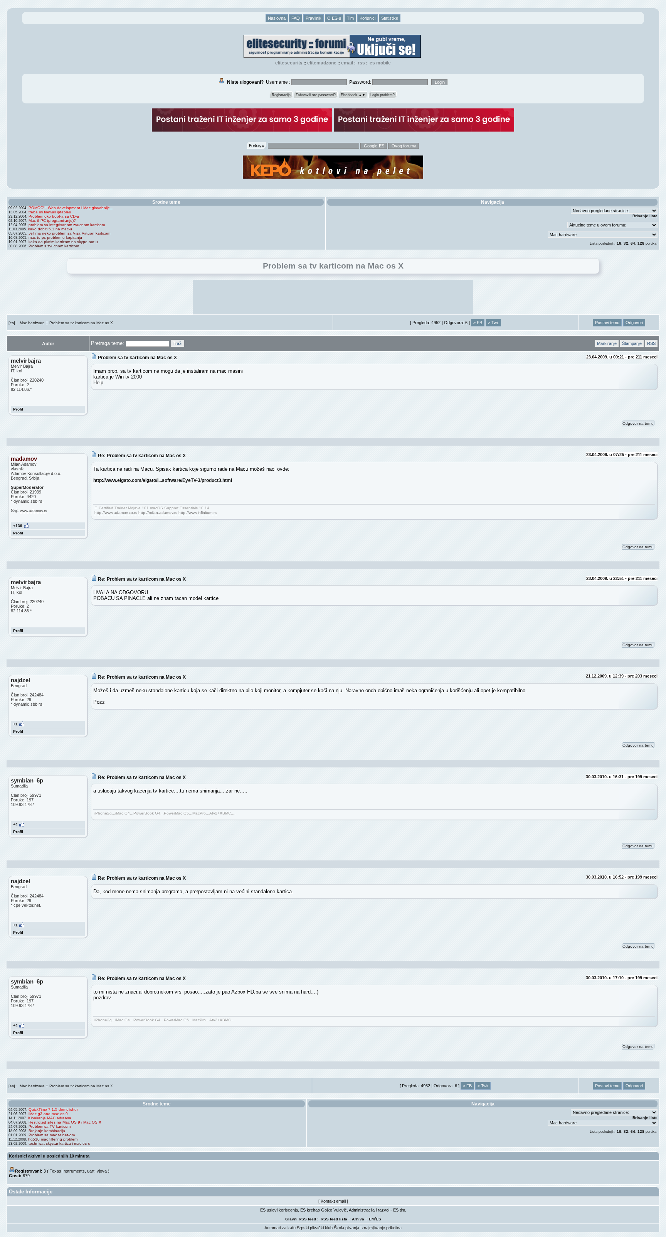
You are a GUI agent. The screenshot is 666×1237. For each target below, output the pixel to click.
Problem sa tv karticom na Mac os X (81, 323)
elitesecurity (289, 63)
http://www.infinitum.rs (197, 512)
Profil (18, 409)
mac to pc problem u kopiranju (55, 237)
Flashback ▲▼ (353, 95)
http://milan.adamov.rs (157, 512)
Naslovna (277, 18)
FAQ (295, 18)
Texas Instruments (67, 1171)
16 (619, 243)
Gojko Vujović (334, 1210)
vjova (102, 1171)
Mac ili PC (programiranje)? (52, 220)
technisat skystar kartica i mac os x (59, 1143)
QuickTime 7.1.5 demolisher (53, 1109)
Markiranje (607, 343)
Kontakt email (333, 1201)
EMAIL (347, 63)
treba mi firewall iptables (50, 212)
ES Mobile (380, 63)
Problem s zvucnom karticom (54, 246)
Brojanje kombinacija (47, 1131)
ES (378, 1219)
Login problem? (382, 95)
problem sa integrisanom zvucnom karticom (67, 225)
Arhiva (358, 1219)
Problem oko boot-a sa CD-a (54, 216)
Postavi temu (607, 322)
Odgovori (634, 322)
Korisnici (367, 18)
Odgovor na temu (638, 423)
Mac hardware (32, 323)
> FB (477, 322)
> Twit (493, 322)
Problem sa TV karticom (50, 1126)
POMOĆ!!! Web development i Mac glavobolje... (71, 208)
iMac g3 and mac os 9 (48, 1114)
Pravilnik (313, 18)
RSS (361, 63)
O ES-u (334, 18)
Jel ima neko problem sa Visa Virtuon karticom (69, 233)
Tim (350, 18)
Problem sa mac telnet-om (52, 1135)
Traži (177, 343)
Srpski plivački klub (315, 1227)
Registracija (281, 95)
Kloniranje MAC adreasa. (50, 1118)
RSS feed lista (334, 1219)
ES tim (399, 1210)
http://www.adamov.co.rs (115, 512)
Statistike (389, 18)
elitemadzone (321, 63)
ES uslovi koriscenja (279, 1210)
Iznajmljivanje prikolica (381, 1227)
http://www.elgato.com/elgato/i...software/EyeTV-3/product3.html (162, 480)
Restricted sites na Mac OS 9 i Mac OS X (65, 1122)
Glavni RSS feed (300, 1219)
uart (90, 1171)
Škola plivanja (346, 1227)
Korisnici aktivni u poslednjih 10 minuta (49, 1156)
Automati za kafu (280, 1227)
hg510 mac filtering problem (52, 1139)
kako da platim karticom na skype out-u (63, 242)
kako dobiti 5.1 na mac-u (50, 229)
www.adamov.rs (33, 511)
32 (626, 243)
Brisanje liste (645, 216)
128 (640, 243)
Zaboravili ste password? (316, 95)
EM (372, 1219)
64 (633, 243)
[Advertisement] (333, 297)
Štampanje (632, 343)
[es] (11, 323)
